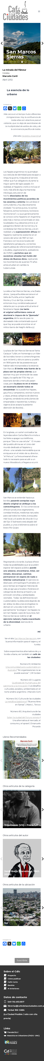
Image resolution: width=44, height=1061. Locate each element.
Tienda (13, 1032)
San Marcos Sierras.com (25, 638)
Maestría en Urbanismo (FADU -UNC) (23, 1036)
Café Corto (13, 982)
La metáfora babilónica (15, 702)
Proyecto (12, 975)
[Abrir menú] (39, 11)
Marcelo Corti (10, 76)
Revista (11, 985)
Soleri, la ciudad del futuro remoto (23, 717)
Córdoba (5, 73)
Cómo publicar (14, 979)
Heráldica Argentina (31, 136)
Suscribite (22, 960)
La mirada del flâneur (14, 70)
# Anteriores (13, 989)
